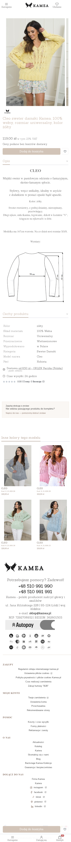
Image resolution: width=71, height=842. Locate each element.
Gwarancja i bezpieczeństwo (38, 767)
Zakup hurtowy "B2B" (38, 686)
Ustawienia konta (38, 702)
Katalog (38, 746)
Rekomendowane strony (38, 710)
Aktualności (38, 742)
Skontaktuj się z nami (38, 754)
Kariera (38, 750)
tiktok (38, 797)
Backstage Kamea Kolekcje (38, 763)
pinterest (38, 802)
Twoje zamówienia (37, 697)
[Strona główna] (24, 567)
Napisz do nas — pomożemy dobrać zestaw (26, 413)
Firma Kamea (38, 779)
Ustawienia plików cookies (37, 673)
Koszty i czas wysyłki (38, 722)
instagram (38, 787)
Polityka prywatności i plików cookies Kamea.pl (38, 677)
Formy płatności (38, 726)
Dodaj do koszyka (31, 151)
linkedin (38, 806)
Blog (38, 759)
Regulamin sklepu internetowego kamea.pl (38, 669)
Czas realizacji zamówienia (38, 681)
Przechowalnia (38, 706)
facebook (38, 792)
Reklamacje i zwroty (38, 730)
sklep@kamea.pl (40, 613)
